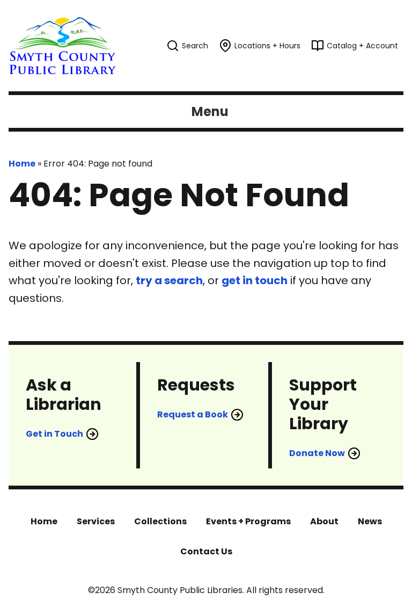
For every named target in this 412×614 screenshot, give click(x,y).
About (324, 521)
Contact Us (206, 551)
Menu (210, 111)
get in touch (255, 280)
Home (22, 163)
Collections (160, 521)
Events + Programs (248, 521)
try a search (169, 280)
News (370, 521)
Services (96, 521)
